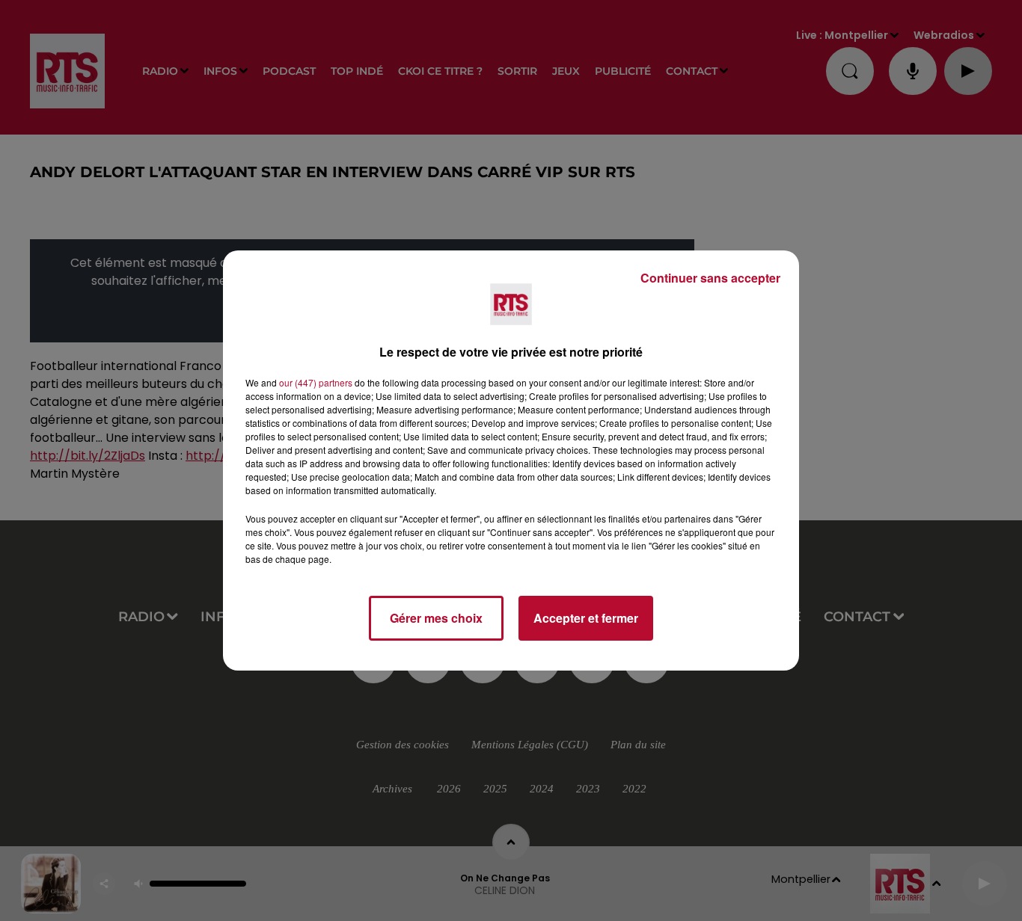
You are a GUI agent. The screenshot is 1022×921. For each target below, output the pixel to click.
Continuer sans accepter (710, 277)
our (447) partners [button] (315, 382)
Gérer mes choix (436, 617)
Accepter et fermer (585, 617)
